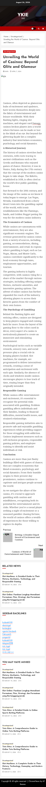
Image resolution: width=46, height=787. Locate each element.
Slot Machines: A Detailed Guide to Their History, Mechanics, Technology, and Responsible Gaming (21, 579)
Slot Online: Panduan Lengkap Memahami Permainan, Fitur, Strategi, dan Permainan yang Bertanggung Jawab (21, 597)
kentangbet (6, 628)
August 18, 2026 (10, 585)
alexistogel (6, 625)
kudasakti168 (7, 622)
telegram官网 (7, 643)
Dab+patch (6, 634)
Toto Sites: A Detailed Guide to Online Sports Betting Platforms (20, 711)
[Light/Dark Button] (33, 28)
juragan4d (6, 637)
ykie (23, 14)
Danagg (36, 123)
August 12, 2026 (10, 603)
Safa (6, 72)
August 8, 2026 (10, 734)
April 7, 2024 (16, 72)
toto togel (6, 646)
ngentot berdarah (9, 631)
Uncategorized (9, 51)
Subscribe (43, 28)
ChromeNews (34, 781)
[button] (38, 28)
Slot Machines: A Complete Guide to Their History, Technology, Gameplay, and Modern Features (22, 766)
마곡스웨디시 (8, 652)
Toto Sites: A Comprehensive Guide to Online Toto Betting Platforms (20, 729)
